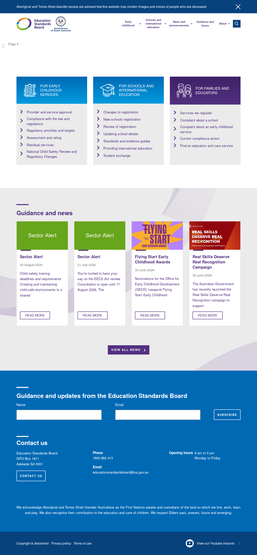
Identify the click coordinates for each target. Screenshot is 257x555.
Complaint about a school (199, 119)
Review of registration (119, 126)
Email (119, 404)
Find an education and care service (206, 145)
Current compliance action (199, 138)
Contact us (31, 476)
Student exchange (116, 155)
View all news (126, 349)
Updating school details (120, 133)
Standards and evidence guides (126, 140)
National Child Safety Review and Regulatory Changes (52, 154)
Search (237, 24)
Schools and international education (153, 23)
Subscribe (227, 415)
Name (20, 404)
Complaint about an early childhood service (206, 129)
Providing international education (127, 148)
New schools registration (122, 119)
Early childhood (128, 23)
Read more (35, 315)
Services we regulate (196, 112)
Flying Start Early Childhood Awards (152, 259)
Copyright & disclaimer (32, 543)
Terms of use (82, 543)
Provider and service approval (49, 111)
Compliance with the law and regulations (48, 121)
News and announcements (179, 23)
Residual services (40, 144)
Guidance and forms (205, 23)
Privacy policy (61, 543)
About (222, 23)
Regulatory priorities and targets (51, 130)
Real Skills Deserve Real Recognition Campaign (211, 262)
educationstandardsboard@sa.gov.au (120, 472)
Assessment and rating (44, 137)
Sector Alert (31, 256)
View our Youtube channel (215, 543)
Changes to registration (120, 111)
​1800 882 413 (103, 457)
